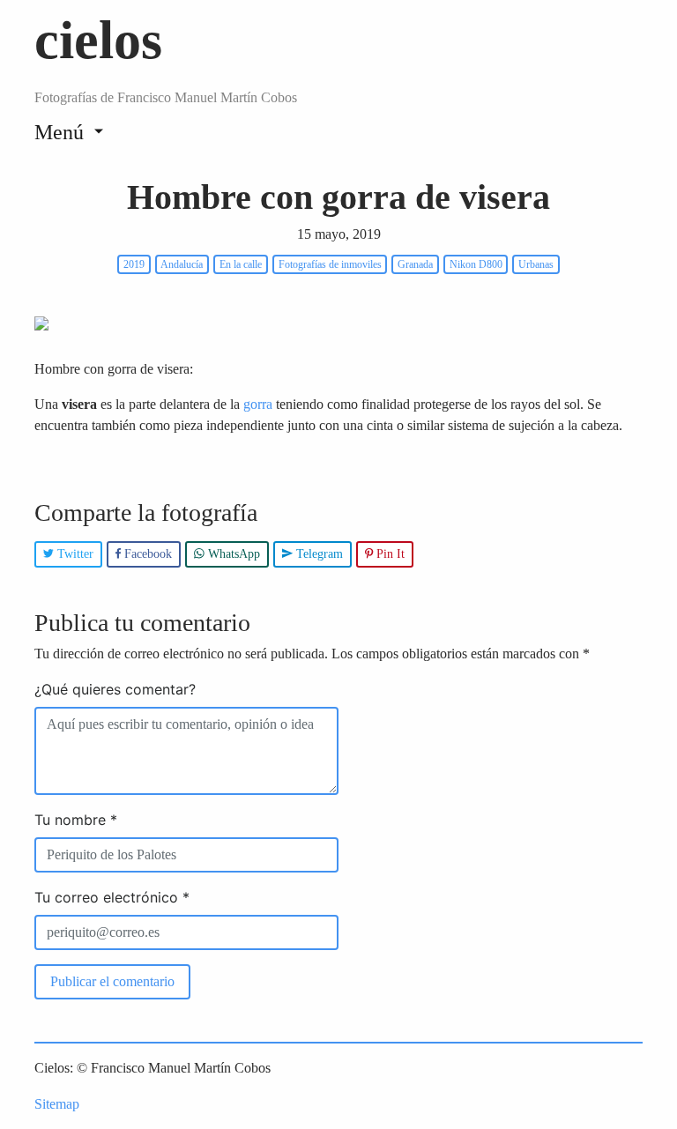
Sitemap (56, 1103)
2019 (134, 264)
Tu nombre (75, 819)
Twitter (73, 554)
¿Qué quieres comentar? (115, 689)
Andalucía (181, 264)
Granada (415, 264)
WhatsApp (232, 554)
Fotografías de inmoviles (330, 264)
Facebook (146, 554)
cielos (98, 40)
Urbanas (536, 264)
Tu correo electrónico (112, 897)
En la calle (240, 264)
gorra (257, 404)
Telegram (318, 554)
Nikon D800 (476, 264)
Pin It (389, 554)
